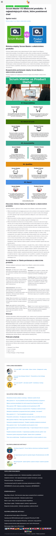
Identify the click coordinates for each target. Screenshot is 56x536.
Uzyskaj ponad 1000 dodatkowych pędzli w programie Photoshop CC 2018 (21, 518)
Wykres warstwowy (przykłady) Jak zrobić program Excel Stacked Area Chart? (25, 403)
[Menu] (2, 2)
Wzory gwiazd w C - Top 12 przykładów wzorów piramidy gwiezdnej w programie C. (26, 400)
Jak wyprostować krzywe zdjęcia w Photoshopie (15, 515)
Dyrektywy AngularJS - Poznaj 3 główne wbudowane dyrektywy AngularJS (31, 448)
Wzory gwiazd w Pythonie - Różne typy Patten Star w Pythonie (21, 419)
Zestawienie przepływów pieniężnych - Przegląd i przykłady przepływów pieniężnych (26, 422)
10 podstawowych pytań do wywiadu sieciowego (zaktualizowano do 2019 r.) (22, 483)
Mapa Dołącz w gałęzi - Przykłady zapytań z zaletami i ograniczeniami (20, 503)
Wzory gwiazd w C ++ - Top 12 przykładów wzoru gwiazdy (20, 414)
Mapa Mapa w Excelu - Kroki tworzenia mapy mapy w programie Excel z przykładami (23, 495)
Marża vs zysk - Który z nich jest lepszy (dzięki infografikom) (18, 500)
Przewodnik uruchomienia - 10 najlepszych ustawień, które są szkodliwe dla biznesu (26, 416)
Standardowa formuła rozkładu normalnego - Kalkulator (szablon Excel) (23, 397)
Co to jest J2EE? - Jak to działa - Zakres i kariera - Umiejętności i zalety (30, 369)
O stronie (28, 533)
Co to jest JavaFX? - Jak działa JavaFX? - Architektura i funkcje (28, 382)
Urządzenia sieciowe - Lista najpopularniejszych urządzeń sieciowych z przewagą (23, 477)
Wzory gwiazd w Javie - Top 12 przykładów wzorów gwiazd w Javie (22, 425)
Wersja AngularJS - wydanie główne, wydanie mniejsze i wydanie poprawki (31, 461)
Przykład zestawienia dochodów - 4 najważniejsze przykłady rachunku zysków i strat (26, 431)
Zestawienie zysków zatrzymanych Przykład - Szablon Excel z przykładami (24, 434)
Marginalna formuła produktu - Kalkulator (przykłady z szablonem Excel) (21, 506)
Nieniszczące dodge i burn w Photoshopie (14, 526)
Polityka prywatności (40, 533)
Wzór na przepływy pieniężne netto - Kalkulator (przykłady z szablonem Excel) (22, 475)
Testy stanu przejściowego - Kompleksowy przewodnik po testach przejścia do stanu (26, 437)
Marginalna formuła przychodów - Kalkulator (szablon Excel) (18, 497)
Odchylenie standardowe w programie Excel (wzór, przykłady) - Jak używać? (24, 411)
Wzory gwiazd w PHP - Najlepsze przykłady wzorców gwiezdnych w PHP (23, 406)
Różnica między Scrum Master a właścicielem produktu (18, 21)
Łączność (33, 533)
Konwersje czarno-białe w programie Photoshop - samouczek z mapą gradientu (22, 520)
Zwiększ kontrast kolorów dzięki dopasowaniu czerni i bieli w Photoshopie (21, 523)
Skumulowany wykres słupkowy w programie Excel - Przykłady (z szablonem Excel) (26, 408)
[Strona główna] (28, 1)
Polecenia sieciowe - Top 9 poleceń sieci (13, 480)
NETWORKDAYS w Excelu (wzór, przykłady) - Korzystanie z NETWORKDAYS (21, 486)
